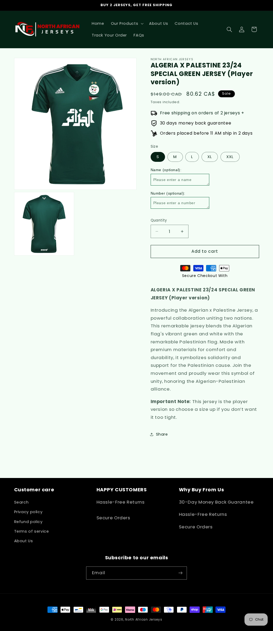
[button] (126, 23)
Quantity (159, 220)
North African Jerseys (143, 619)
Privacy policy (28, 512)
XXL (230, 156)
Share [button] (162, 434)
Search (21, 502)
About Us (23, 541)
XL (209, 156)
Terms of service (31, 531)
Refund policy (28, 521)
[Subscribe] (180, 573)
